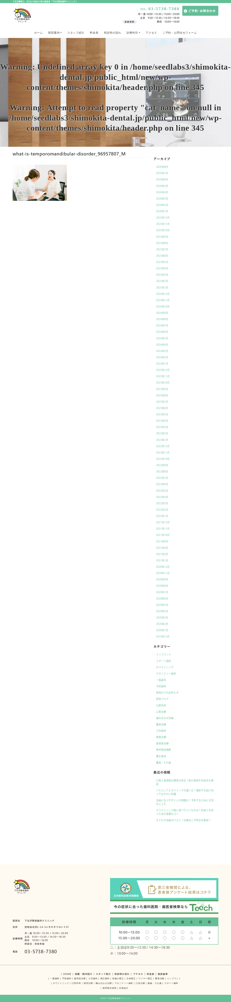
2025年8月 (162, 243)
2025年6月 (162, 255)
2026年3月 (162, 198)
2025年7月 (162, 249)
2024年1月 (162, 363)
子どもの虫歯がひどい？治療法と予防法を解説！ (183, 820)
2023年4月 (162, 420)
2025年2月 (162, 281)
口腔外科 (161, 705)
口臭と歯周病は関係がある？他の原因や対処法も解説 (184, 782)
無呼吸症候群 (163, 749)
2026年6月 (162, 179)
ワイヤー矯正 (145, 978)
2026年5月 (162, 186)
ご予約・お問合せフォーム (180, 32)
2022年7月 (162, 478)
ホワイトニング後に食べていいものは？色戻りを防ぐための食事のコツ (184, 812)
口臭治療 (161, 711)
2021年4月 (162, 548)
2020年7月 (162, 592)
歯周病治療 (162, 743)
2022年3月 (162, 503)
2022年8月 (162, 471)
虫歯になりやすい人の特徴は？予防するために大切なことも (184, 802)
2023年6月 (162, 408)
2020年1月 (162, 630)
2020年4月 (162, 611)
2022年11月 (163, 452)
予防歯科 (161, 686)
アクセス (151, 32)
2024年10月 (163, 306)
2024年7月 (162, 325)
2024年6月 (162, 332)
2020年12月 (163, 567)
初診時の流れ (112, 32)
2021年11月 (163, 528)
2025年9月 (162, 236)
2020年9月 (162, 579)
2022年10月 (163, 459)
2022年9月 (162, 465)
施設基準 (163, 974)
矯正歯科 (161, 756)
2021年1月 (162, 560)
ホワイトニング (165, 667)
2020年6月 (162, 598)
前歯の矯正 (118, 978)
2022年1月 (162, 516)
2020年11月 (163, 573)
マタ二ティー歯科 (166, 673)
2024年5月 (162, 338)
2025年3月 (162, 274)
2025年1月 (162, 287)
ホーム (38, 32)
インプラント (163, 654)
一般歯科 (161, 680)
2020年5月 (162, 605)
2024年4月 (162, 344)
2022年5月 (162, 490)
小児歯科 (161, 730)
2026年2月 (162, 205)
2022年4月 (162, 497)
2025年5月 (162, 262)
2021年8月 (162, 541)
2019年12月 (163, 636)
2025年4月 (162, 268)
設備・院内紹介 (83, 974)
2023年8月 (162, 395)
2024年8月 (162, 319)
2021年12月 (163, 522)
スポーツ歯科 (163, 661)
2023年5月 (162, 414)
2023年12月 (163, 370)
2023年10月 (163, 382)
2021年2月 (162, 554)
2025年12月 (163, 217)
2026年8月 (162, 167)
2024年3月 (162, 351)
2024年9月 (162, 313)
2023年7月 (162, 402)
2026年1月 (162, 211)
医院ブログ (162, 699)
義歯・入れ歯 (163, 762)
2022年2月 (162, 509)
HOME (67, 974)
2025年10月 (163, 230)
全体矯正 (131, 978)
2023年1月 (162, 440)
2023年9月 (162, 389)
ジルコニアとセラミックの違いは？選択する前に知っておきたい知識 (184, 792)
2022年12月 (163, 446)
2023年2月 (162, 433)
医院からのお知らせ (167, 692)
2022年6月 (162, 484)
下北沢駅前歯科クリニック (118, 998)
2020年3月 (162, 617)
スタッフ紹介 (75, 32)
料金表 (94, 32)
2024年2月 (162, 357)
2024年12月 (163, 294)
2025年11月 (163, 224)
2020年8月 (162, 585)
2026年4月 (162, 192)
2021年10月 (163, 535)
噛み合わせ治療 (165, 718)
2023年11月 (163, 376)
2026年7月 (162, 173)
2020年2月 (162, 624)
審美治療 (161, 724)
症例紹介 (123, 988)
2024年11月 (163, 300)
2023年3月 (162, 427)
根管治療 (161, 737)
